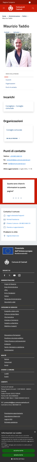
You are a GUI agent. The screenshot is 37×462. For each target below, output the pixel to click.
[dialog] (18, 446)
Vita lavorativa (9, 317)
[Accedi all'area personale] (29, 2)
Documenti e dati (9, 302)
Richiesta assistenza (10, 422)
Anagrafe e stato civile (11, 311)
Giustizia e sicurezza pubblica (13, 338)
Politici (24, 16)
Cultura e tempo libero (11, 314)
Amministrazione (14, 16)
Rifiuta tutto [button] (18, 455)
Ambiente (7, 344)
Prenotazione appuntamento (13, 413)
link (8, 447)
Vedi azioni (16, 32)
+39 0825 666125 (16, 156)
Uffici (6, 290)
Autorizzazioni (9, 350)
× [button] (35, 432)
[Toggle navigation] (4, 8)
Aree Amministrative (11, 287)
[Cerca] (33, 8)
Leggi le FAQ (8, 419)
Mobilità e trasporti (10, 326)
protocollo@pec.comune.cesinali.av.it (18, 160)
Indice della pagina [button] (12, 74)
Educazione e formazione (12, 335)
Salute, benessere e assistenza (14, 347)
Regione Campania (9, 2)
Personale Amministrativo (12, 299)
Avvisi (6, 365)
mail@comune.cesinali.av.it (17, 163)
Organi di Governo (10, 284)
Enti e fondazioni (9, 293)
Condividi (7, 32)
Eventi (6, 376)
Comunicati (8, 362)
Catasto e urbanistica (11, 323)
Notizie (6, 359)
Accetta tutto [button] (18, 450)
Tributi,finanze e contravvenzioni (15, 341)
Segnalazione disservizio (12, 416)
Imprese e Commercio (11, 320)
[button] (18, 459)
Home (4, 16)
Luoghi (6, 373)
